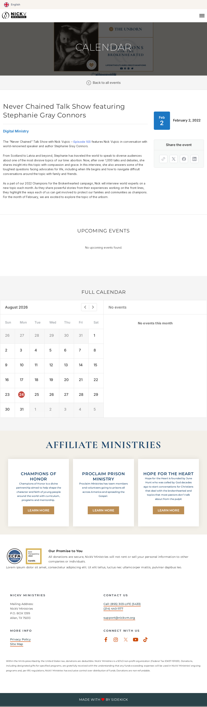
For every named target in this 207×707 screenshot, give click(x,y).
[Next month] (93, 307)
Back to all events (107, 83)
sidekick (119, 700)
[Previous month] (85, 307)
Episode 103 (82, 142)
